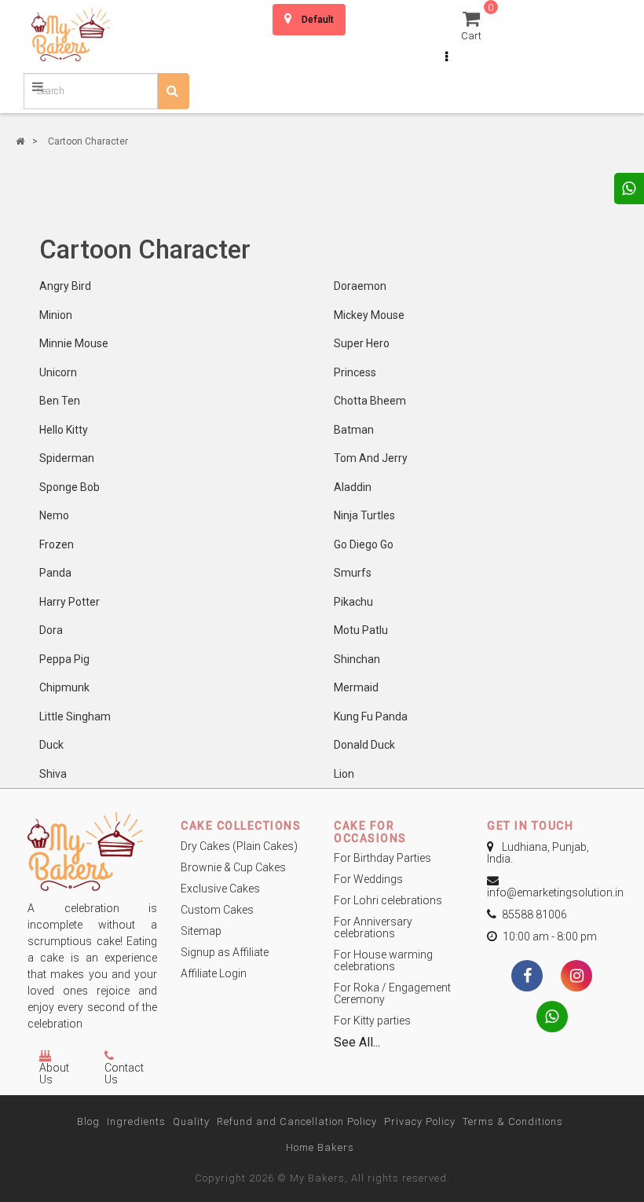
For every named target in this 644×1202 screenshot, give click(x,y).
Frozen (56, 544)
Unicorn (58, 372)
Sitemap (201, 931)
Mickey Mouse (369, 315)
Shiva (53, 774)
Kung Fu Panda (371, 716)
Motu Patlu (361, 630)
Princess (355, 372)
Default (318, 19)
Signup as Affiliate (225, 952)
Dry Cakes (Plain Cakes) (239, 846)
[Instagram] (576, 977)
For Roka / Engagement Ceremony (392, 993)
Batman (354, 429)
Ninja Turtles (364, 515)
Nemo (54, 515)
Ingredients (136, 1121)
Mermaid (356, 687)
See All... (357, 1042)
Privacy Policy (420, 1121)
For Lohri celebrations (388, 900)
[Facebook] (527, 977)
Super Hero (362, 343)
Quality (191, 1121)
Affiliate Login (214, 973)
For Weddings (368, 879)
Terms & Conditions (513, 1121)
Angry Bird (65, 286)
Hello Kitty (63, 429)
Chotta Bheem (370, 400)
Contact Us (124, 1073)
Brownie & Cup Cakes (233, 867)
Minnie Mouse (73, 343)
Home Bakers (320, 1147)
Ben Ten (59, 400)
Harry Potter (69, 602)
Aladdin (352, 487)
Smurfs (352, 572)
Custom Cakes (217, 909)
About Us (54, 1073)
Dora (51, 630)
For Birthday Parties (382, 858)
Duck (51, 744)
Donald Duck (364, 744)
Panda (55, 572)
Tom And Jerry (371, 458)
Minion (55, 315)
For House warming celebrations (383, 960)
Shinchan (357, 659)
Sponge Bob (69, 487)
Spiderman (66, 458)
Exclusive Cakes (220, 888)
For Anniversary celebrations (373, 927)
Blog (88, 1121)
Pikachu (353, 602)
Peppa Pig (64, 659)
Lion (344, 774)
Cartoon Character (88, 141)
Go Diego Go (363, 544)
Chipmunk (64, 687)
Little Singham (75, 716)
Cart (473, 25)
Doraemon (360, 286)
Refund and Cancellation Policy (297, 1121)
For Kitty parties (372, 1020)
